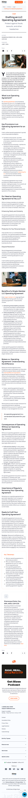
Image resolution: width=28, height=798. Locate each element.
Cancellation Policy (6, 720)
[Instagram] (6, 769)
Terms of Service (10, 782)
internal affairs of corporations (12, 372)
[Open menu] (25, 2)
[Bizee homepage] (4, 2)
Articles (9, 7)
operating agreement (9, 101)
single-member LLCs (10, 297)
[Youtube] (22, 769)
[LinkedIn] (18, 769)
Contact (4, 717)
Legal (14, 7)
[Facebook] (10, 769)
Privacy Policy (5, 723)
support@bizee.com (8, 708)
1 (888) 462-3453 (7, 706)
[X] (14, 769)
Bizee (4, 7)
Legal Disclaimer (5, 726)
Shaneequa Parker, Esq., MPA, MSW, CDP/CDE (12, 38)
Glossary (4, 729)
